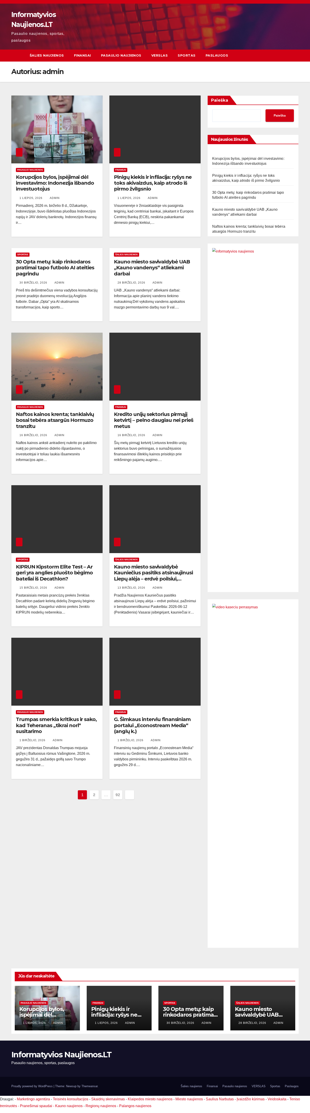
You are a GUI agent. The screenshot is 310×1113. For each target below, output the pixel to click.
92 (118, 795)
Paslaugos (217, 55)
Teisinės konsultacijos (70, 1099)
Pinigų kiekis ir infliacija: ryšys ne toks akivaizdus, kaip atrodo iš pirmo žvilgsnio (153, 183)
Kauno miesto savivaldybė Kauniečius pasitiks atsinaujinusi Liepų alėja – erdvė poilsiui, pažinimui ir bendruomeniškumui (155, 576)
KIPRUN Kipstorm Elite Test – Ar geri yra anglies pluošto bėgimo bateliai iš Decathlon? (54, 573)
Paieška (219, 100)
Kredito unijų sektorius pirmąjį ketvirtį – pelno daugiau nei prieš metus (153, 420)
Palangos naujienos (135, 1106)
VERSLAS (159, 55)
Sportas (187, 55)
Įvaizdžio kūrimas (251, 1099)
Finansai (82, 55)
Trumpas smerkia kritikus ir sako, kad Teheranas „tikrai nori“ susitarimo (56, 725)
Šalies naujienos (47, 55)
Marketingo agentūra (33, 1099)
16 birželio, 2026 (34, 435)
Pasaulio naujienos (121, 55)
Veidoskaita (277, 1099)
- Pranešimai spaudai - (36, 1106)
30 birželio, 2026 (34, 282)
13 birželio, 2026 (132, 587)
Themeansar (89, 1086)
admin (55, 198)
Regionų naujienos (101, 1106)
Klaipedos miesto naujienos (150, 1099)
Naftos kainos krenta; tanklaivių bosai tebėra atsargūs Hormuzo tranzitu (55, 420)
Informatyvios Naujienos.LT (61, 1054)
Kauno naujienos (69, 1106)
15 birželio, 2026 (34, 587)
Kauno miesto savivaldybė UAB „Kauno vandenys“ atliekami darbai (152, 268)
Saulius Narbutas (220, 1099)
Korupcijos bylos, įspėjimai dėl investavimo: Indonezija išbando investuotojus (55, 183)
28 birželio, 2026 (132, 282)
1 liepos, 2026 (31, 198)
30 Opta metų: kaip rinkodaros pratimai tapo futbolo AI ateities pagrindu (55, 268)
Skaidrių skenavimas (108, 1099)
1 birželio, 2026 (33, 740)
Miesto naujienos (189, 1099)
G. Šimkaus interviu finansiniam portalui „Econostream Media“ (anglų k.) (152, 725)
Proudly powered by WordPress (32, 1086)
